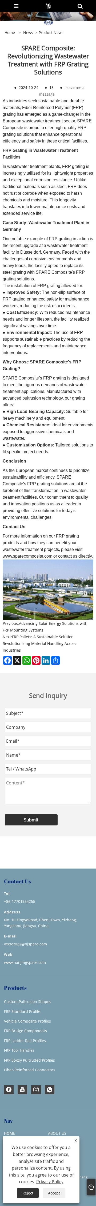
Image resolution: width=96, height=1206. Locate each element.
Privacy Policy (49, 1182)
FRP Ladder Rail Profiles (25, 1040)
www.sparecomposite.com (27, 556)
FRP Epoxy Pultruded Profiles (29, 1060)
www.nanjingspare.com (25, 962)
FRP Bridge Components (25, 1030)
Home (9, 1133)
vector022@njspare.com (25, 943)
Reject (27, 1193)
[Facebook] (9, 1089)
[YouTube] (22, 1089)
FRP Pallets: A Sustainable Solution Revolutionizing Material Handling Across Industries (39, 643)
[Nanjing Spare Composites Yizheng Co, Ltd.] (48, 23)
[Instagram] (36, 1089)
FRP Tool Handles (19, 1050)
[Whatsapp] (49, 1089)
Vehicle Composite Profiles (27, 1021)
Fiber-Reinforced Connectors (29, 1069)
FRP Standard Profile (22, 1011)
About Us (57, 1133)
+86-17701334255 (19, 901)
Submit (31, 820)
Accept (54, 1193)
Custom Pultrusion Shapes (27, 1001)
